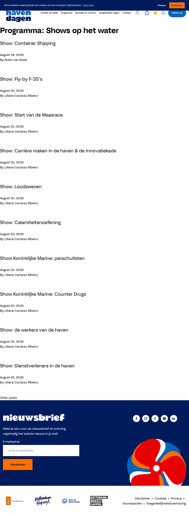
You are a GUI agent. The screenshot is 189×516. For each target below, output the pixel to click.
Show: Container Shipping (28, 43)
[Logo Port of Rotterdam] (71, 501)
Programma (66, 13)
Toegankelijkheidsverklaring (166, 503)
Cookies (160, 498)
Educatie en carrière (85, 13)
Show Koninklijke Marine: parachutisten (42, 258)
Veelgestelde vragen (109, 13)
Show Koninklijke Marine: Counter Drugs (43, 294)
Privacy (176, 498)
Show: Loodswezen (21, 186)
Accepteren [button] (177, 5)
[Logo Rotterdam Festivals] (43, 501)
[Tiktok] (155, 418)
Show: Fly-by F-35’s (21, 79)
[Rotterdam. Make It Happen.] (99, 501)
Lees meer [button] (88, 5)
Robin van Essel (16, 60)
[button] (163, 13)
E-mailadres (13, 441)
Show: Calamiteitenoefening (30, 222)
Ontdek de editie (49, 13)
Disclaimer (142, 498)
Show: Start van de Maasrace (31, 115)
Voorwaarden (132, 503)
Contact (126, 13)
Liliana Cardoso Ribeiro (21, 95)
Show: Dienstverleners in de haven (37, 366)
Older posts (8, 397)
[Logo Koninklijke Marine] (15, 501)
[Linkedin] (173, 418)
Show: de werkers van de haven (34, 330)
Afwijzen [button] (162, 5)
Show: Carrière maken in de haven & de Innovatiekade (58, 151)
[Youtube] (164, 418)
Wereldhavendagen (18, 13)
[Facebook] (136, 418)
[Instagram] (145, 418)
